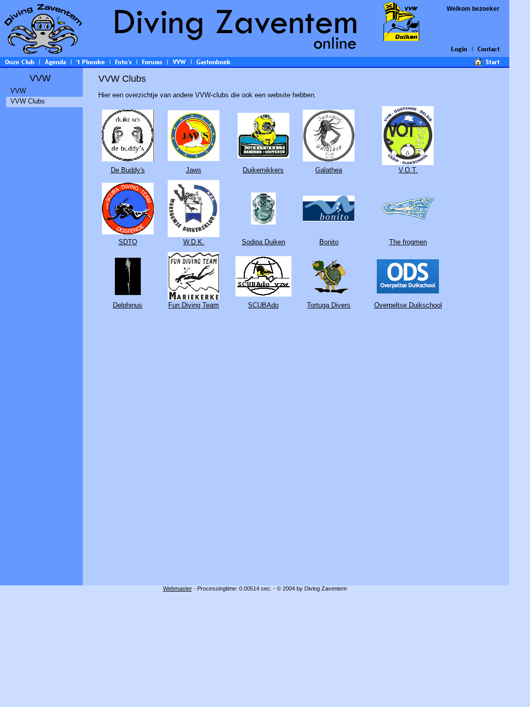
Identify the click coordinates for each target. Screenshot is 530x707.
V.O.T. (408, 170)
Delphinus (127, 305)
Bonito (328, 242)
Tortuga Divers (328, 305)
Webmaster (177, 588)
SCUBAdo (263, 305)
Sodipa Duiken (263, 242)
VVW (18, 91)
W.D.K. (193, 242)
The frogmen (408, 242)
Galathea (328, 170)
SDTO (128, 242)
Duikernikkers (263, 170)
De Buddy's (128, 170)
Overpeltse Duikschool (408, 305)
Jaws (193, 170)
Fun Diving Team (193, 305)
